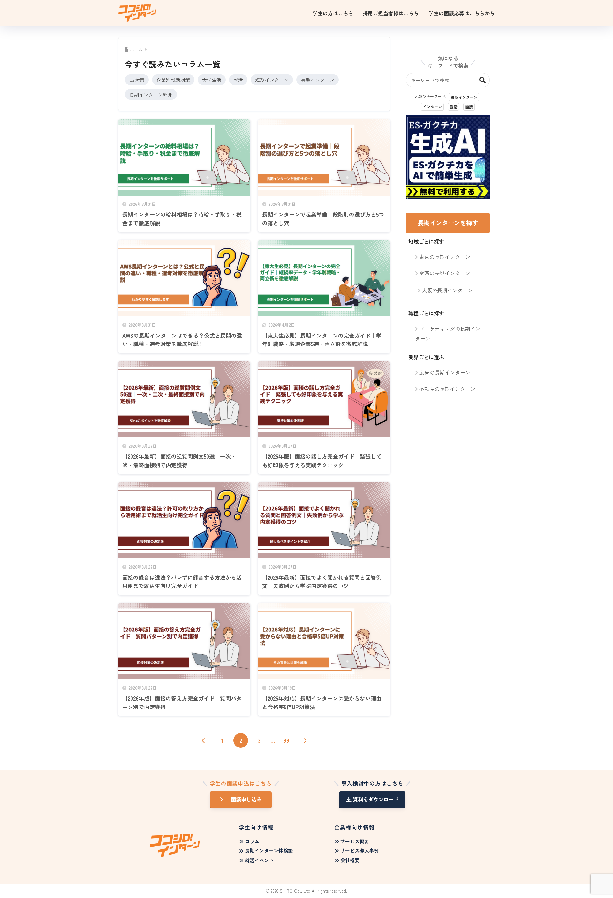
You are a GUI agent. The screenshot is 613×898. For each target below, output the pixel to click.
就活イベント (259, 860)
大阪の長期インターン (447, 290)
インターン (432, 106)
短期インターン (272, 79)
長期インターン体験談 (269, 850)
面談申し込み (246, 799)
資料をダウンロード (376, 799)
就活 (238, 79)
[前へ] (203, 740)
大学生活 (211, 79)
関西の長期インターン (444, 273)
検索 (482, 80)
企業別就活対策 (173, 79)
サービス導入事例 (359, 850)
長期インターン (317, 79)
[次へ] (305, 740)
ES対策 (136, 79)
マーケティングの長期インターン (448, 333)
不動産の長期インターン (447, 388)
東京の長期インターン (444, 256)
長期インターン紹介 (150, 94)
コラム (252, 841)
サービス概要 (354, 841)
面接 (469, 106)
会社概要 (349, 860)
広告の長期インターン (444, 372)
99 (286, 740)
